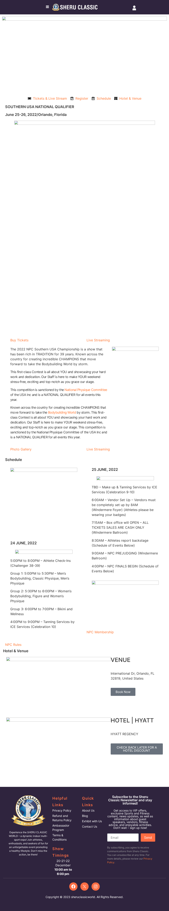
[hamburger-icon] (47, 7)
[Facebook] (73, 886)
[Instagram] (96, 886)
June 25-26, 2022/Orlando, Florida (36, 114)
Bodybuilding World (62, 412)
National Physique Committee (86, 390)
